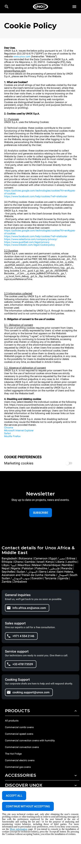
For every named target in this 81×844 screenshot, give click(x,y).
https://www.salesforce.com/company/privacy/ (30, 239)
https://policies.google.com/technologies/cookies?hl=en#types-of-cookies (39, 192)
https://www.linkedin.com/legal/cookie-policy (29, 244)
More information (18, 829)
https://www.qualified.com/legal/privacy (26, 242)
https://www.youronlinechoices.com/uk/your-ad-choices (40, 404)
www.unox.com (22, 56)
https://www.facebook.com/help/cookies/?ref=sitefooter (35, 196)
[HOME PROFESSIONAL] (40, 7)
